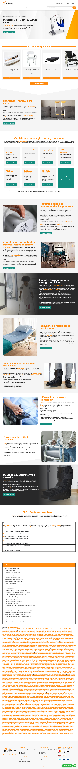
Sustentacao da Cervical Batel (9, 730)
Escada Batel (61, 712)
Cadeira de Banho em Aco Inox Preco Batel (12, 660)
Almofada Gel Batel (31, 631)
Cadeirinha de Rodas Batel (40, 699)
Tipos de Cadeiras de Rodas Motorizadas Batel (32, 732)
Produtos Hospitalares (10, 570)
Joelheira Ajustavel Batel (50, 716)
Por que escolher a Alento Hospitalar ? (15, 621)
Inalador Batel (17, 716)
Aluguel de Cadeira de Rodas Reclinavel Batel (51, 635)
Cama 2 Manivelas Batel (35, 701)
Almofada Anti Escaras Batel (19, 628)
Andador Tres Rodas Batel (34, 639)
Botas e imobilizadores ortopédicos (14, 585)
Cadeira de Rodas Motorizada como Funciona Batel (54, 679)
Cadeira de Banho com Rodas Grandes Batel (27, 653)
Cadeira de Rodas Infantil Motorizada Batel (40, 675)
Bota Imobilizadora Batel (67, 645)
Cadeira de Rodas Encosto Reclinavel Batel (24, 672)
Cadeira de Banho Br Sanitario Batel (42, 649)
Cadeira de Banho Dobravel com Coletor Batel (57, 654)
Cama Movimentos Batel (21, 704)
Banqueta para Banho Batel (53, 643)
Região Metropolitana (54, 289)
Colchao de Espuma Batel (50, 707)
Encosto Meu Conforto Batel (39, 712)
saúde (35, 251)
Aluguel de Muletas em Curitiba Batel (25, 637)
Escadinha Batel (19, 714)
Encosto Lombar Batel (27, 712)
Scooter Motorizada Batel (24, 727)
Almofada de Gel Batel (63, 630)
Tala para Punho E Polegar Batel (45, 730)
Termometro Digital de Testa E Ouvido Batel (62, 730)
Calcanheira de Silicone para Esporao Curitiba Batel (36, 700)
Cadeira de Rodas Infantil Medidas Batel (22, 675)
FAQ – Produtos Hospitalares (11, 603)
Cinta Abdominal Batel (28, 705)
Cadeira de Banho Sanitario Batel (54, 664)
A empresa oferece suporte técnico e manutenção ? (18, 614)
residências (25, 115)
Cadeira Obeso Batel (48, 696)
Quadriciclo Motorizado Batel (15, 726)
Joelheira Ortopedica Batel (62, 716)
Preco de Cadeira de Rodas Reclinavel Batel (28, 725)
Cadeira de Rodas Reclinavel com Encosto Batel (48, 690)
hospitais (5, 116)
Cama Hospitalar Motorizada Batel (65, 703)
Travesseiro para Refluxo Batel (39, 733)
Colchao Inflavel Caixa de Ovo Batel (22, 708)
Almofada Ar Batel (47, 628)
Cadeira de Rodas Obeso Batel (65, 683)
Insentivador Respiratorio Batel (28, 716)
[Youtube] (12, 754)
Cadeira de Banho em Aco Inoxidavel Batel (31, 660)
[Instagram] (6, 754)
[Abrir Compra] (17, 8)
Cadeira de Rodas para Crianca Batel (64, 686)
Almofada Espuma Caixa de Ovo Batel (18, 631)
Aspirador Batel (23, 642)
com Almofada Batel (69, 708)
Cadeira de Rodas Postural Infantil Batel (50, 689)
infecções (49, 335)
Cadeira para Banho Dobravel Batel (24, 697)
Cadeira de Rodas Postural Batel (33, 689)
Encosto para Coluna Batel (51, 712)
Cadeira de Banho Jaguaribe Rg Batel (36, 663)
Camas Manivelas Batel (45, 704)
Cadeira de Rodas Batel (70, 668)
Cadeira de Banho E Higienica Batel (13, 657)
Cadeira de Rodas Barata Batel (57, 668)
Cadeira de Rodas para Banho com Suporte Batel (35, 685)
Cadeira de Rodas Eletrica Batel (64, 671)
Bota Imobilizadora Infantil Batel (22, 646)
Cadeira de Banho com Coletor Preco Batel (24, 652)
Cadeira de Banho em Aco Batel (62, 657)
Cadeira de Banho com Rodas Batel (59, 652)
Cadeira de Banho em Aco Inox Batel (43, 659)
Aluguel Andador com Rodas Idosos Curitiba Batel (55, 634)
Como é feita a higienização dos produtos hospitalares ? (18, 612)
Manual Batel (32, 721)
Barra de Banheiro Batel (45, 645)
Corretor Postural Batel (47, 710)
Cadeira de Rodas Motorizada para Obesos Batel (13, 683)
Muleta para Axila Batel (19, 723)
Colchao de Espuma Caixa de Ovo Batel (64, 707)
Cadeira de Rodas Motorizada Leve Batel (65, 681)
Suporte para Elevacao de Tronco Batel (14, 729)
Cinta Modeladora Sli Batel (39, 705)
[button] (73, 564)
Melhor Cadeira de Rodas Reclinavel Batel (20, 722)
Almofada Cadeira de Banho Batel (9, 630)
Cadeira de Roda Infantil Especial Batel (41, 665)
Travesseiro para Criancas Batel (24, 733)
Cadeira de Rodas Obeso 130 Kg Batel (32, 683)
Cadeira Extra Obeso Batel (11, 694)
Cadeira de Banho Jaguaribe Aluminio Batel (56, 661)
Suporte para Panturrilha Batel (30, 729)
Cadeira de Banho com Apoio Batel (58, 649)
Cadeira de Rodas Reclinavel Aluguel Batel (12, 690)
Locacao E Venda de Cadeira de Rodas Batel (18, 721)
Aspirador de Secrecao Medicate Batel (47, 642)
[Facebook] (3, 754)
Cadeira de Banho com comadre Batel (43, 652)
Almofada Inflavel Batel (41, 631)
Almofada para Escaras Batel (64, 632)
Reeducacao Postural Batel (29, 726)
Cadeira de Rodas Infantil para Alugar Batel (60, 675)
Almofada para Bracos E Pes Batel (19, 632)
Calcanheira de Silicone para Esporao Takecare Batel (60, 700)
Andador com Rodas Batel (54, 638)
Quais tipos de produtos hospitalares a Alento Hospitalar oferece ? (21, 605)
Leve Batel (13, 718)
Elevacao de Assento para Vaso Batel (10, 711)
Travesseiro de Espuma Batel (58, 732)
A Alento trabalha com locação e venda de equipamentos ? (19, 607)
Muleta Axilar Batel (70, 722)
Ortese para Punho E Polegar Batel (40, 723)
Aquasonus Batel (15, 642)
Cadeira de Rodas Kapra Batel (15, 678)
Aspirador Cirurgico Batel (33, 642)
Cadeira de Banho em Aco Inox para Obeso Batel (62, 659)
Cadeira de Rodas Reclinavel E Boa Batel (18, 692)
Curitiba (46, 289)
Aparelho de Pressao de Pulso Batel (66, 639)
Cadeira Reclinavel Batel (15, 699)
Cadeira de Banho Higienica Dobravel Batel (14, 661)
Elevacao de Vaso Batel (53, 711)
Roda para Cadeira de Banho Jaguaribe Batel (59, 726)
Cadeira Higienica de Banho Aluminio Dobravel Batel (21, 696)
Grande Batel (45, 715)
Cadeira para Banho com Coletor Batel (61, 696)
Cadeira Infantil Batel (38, 696)
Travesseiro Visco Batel (64, 733)
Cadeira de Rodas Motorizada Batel (35, 679)
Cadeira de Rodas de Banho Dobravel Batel (14, 671)
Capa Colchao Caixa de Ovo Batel (58, 704)
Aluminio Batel (37, 637)
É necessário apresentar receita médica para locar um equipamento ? (22, 620)
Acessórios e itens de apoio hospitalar (14, 587)
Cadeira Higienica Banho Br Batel (43, 694)
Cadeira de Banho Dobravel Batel (39, 654)
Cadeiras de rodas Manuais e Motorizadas (15, 576)
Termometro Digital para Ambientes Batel (11, 732)
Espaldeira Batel (6, 715)
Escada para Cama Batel (10, 714)
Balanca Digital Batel (30, 643)
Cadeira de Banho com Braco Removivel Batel (61, 650)
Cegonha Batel (19, 705)
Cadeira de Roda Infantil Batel (25, 665)
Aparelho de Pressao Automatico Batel (49, 639)
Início (4, 16)
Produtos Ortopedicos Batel (58, 725)
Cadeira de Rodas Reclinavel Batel (29, 690)
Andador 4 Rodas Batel (68, 637)
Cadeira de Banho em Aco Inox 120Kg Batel (25, 659)
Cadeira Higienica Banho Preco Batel (59, 694)
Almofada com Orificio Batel (50, 630)
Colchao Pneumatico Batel (49, 708)
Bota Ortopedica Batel (35, 646)
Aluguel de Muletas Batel (10, 637)
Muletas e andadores (11, 583)
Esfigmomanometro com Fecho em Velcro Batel (59, 714)
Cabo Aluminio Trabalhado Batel (57, 646)
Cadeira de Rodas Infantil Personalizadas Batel (30, 676)
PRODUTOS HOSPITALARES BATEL (12, 568)
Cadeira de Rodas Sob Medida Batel (36, 693)
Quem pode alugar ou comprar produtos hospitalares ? (18, 616)
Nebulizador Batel (29, 723)
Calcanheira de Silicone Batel (52, 699)
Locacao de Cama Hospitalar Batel (42, 719)
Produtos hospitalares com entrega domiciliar (15, 594)
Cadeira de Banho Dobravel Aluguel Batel (22, 654)
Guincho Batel (52, 715)
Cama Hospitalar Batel (36, 703)
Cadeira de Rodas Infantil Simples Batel (50, 676)
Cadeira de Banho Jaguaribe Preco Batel (19, 663)
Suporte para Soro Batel (67, 729)
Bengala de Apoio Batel (56, 645)
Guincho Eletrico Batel (60, 715)
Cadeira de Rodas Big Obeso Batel (10, 670)
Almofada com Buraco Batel (38, 630)
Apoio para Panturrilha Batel (53, 641)
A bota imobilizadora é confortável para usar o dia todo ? (19, 610)
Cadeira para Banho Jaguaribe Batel (58, 697)
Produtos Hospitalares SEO (9, 16)
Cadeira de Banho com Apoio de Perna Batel (25, 650)
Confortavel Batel (37, 710)
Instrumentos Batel (39, 716)
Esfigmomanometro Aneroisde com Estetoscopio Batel (36, 714)
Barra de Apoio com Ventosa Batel (17, 645)
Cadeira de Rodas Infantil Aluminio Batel (24, 674)
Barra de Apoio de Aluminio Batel (32, 645)
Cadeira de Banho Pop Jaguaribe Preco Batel (20, 664)
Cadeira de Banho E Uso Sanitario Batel (45, 657)
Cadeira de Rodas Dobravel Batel (48, 671)
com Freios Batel (6, 710)
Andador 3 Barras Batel (57, 637)
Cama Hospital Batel (26, 703)
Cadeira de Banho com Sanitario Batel (45, 653)
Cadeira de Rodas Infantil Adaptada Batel (59, 672)
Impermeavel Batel (9, 716)
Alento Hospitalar (32, 106)
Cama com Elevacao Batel (59, 701)
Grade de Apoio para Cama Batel (24, 715)
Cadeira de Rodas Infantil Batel (40, 674)
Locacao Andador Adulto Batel (23, 718)
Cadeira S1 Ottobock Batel (27, 699)
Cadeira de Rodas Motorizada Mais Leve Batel (12, 682)
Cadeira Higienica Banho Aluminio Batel (26, 694)
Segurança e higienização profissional (13, 596)
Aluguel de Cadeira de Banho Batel (17, 635)
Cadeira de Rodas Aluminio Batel (43, 668)
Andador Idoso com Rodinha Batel (10, 639)
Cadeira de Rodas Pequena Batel (18, 689)
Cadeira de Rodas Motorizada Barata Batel (17, 679)
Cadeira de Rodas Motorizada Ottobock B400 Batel (62, 682)
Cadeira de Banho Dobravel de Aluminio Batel (47, 656)
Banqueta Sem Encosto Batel (65, 643)
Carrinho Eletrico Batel (10, 705)
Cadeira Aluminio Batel (15, 648)
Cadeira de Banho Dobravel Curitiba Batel (27, 656)
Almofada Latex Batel (51, 631)
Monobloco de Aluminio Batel (59, 722)
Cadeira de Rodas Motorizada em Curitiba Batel (45, 681)
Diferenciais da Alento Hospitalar (12, 599)
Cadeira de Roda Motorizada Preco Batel (23, 667)
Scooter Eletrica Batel (13, 727)
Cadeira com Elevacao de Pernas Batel (29, 648)
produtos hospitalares (14, 255)
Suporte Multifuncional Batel (57, 727)
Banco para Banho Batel (41, 643)
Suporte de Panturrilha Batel (43, 727)
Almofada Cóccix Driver (51, 69)
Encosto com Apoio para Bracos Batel (13, 712)
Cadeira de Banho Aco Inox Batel (58, 648)
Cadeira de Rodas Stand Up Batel (52, 693)
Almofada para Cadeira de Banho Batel (36, 632)
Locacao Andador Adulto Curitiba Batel (39, 718)
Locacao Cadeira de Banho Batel (55, 718)
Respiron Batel (46, 726)
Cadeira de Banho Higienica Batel (48, 660)
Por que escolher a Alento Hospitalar (13, 601)
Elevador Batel (62, 711)
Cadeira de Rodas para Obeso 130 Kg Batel (11, 688)
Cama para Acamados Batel (33, 704)
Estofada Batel (13, 715)
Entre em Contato (9, 588)
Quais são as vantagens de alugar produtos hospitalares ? (19, 618)
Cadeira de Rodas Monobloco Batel (57, 678)
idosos (10, 369)
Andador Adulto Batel (7, 638)
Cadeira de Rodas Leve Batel (28, 678)
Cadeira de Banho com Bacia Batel (42, 650)
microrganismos (56, 334)
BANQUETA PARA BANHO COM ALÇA (32, 70)
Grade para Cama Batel (37, 715)
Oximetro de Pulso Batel (54, 723)
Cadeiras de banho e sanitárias (13, 577)
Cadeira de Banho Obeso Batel (52, 663)
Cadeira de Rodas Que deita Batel (66, 689)
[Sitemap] (15, 754)
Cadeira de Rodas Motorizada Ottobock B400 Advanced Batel (37, 682)
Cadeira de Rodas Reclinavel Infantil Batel (37, 692)
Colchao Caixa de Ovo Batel (21, 707)
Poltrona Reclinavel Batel (65, 723)
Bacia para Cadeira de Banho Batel (18, 643)
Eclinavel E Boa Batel (57, 710)
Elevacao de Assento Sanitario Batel (27, 711)
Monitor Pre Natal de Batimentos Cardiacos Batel (41, 722)
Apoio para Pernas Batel (65, 641)
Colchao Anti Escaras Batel (63, 705)
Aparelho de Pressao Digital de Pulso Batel (12, 641)
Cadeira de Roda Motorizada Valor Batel (42, 667)
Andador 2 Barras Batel (46, 637)
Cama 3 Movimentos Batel (47, 701)
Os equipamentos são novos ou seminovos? (16, 609)
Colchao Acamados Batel (51, 705)
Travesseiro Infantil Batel (11, 733)
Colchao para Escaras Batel (36, 708)
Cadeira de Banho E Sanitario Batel (29, 657)
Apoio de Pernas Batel (41, 641)
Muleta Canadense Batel (7, 723)
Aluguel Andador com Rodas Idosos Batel (34, 634)
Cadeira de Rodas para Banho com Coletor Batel (13, 685)
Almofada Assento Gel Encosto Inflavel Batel (61, 628)
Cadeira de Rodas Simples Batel (21, 693)
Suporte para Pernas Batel (43, 729)
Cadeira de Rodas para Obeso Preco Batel (50, 688)
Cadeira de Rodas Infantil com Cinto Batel (57, 674)
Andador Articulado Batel (29, 638)
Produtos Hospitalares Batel (44, 725)
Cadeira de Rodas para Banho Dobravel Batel (56, 685)
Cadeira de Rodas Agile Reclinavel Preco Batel (25, 668)
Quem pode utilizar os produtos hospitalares (15, 598)
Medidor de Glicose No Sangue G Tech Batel (45, 721)
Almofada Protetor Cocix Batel (18, 634)
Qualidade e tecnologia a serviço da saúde (14, 574)
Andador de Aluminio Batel (67, 638)
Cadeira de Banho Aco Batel (44, 648)
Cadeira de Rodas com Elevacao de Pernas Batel (49, 670)
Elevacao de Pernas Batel (42, 711)
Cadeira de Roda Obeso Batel (57, 667)
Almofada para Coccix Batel (51, 632)
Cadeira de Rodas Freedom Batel (42, 672)
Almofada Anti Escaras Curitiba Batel (34, 628)
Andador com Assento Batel (42, 638)
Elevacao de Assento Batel (68, 710)
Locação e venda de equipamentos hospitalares (16, 590)
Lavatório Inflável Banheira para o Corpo (11, 70)
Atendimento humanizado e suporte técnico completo (17, 592)
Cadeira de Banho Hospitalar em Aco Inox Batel (35, 661)
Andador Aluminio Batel (18, 638)
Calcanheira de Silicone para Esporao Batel (14, 700)
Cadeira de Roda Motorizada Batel (57, 665)
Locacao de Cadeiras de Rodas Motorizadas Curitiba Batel (21, 719)
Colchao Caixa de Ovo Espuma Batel (36, 707)
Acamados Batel (8, 628)
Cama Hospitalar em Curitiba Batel (49, 703)
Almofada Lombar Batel (62, 631)
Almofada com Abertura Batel (24, 630)
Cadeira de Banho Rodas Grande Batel (38, 664)
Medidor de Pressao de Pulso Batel (63, 721)
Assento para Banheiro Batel (63, 642)
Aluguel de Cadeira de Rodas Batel (33, 635)
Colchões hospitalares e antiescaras (14, 581)
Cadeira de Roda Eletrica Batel (12, 665)
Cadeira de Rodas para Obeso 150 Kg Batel (31, 688)
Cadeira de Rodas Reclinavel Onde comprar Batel (58, 692)
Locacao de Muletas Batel (55, 719)
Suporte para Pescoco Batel (55, 729)
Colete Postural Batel (60, 708)
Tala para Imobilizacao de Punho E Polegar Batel (27, 730)
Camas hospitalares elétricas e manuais (15, 579)
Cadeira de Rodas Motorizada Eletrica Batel (25, 681)
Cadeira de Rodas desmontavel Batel (33, 671)
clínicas (31, 115)
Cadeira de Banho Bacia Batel (16, 649)
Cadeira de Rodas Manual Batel (42, 678)
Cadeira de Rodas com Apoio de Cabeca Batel (28, 670)
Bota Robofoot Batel (44, 646)
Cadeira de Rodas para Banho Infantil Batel (25, 686)
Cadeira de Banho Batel (28, 649)
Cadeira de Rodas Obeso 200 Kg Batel (49, 683)
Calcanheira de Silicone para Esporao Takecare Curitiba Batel (16, 701)
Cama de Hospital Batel (16, 703)
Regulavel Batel (38, 726)
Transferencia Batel (47, 732)
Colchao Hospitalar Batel (8, 708)
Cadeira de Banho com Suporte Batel (62, 653)
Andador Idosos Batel (23, 639)
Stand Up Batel (33, 727)
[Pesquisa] (74, 7)
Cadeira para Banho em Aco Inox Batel (40, 697)
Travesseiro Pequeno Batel (52, 733)
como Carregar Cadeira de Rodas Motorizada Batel (21, 710)
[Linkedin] (9, 754)
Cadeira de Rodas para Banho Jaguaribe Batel (45, 686)
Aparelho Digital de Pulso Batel (29, 641)
